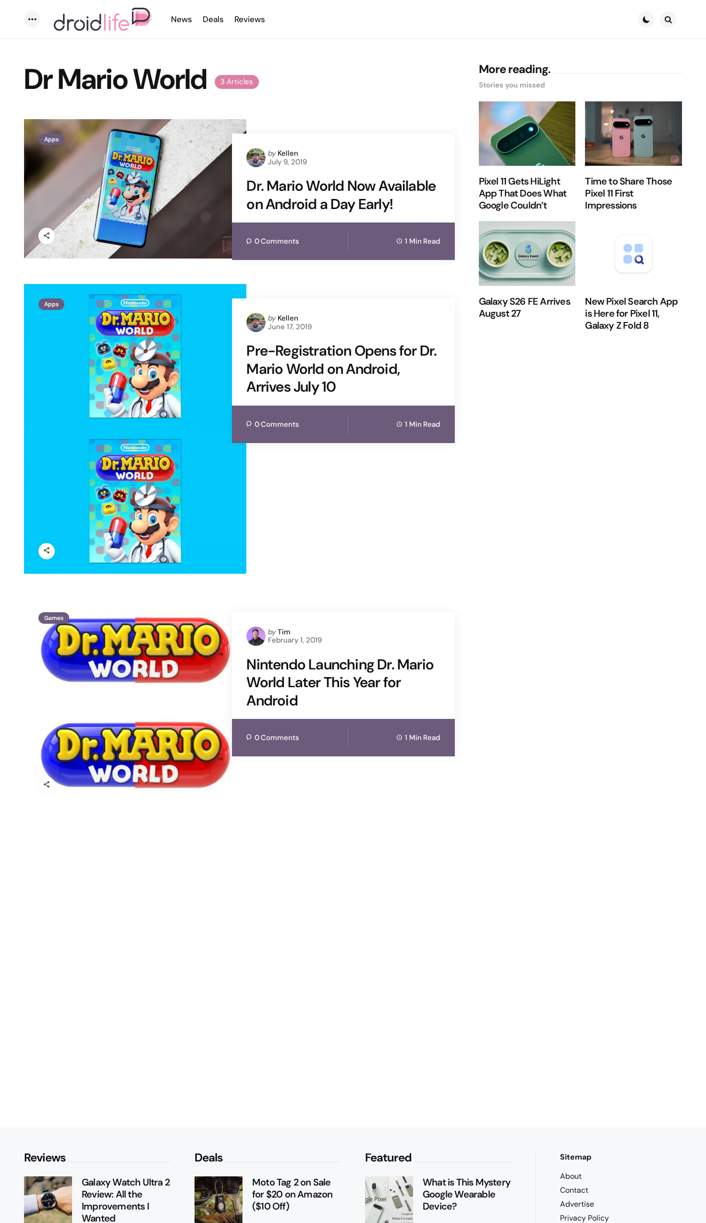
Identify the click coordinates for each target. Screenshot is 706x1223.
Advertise (577, 1204)
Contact (574, 1190)
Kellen (288, 153)
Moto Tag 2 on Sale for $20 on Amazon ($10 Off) (292, 1194)
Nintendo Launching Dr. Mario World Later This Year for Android (340, 682)
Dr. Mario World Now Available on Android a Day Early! (341, 195)
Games (53, 618)
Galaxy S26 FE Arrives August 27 (524, 308)
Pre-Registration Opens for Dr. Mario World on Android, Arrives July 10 (341, 369)
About (571, 1176)
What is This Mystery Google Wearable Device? (467, 1194)
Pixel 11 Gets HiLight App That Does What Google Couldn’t (523, 193)
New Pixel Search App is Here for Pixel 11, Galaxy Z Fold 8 (631, 314)
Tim (284, 632)
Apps (51, 139)
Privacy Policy (584, 1218)
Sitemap (575, 1157)
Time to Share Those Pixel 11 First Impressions (628, 193)
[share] (46, 236)
